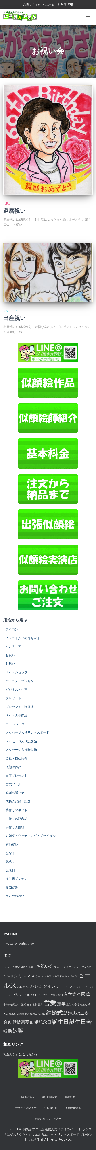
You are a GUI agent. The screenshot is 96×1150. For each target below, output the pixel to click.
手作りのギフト (16, 810)
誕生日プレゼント (18, 879)
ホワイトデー (34, 995)
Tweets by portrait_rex (18, 943)
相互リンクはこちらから (20, 1054)
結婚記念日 (40, 1022)
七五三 (46, 995)
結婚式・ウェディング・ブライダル (31, 835)
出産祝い (14, 318)
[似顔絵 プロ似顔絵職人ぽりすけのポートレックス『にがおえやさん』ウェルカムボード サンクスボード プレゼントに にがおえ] (20, 16)
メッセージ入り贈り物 (21, 749)
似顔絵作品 (13, 767)
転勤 (7, 1031)
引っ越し (82, 1004)
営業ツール (13, 784)
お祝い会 (44, 966)
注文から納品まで (26, 1108)
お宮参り (31, 966)
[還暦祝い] (48, 140)
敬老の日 (14, 1013)
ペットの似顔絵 (16, 715)
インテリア (10, 311)
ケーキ (39, 976)
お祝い (7, 203)
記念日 (10, 870)
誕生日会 (80, 1021)
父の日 (41, 1013)
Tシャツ (7, 966)
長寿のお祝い (15, 896)
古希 (29, 1004)
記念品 (10, 853)
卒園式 (83, 994)
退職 (18, 1030)
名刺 (34, 1004)
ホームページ (15, 724)
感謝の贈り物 (15, 792)
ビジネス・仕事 (16, 689)
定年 (61, 1003)
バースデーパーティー (77, 986)
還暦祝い (14, 211)
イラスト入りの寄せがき (23, 638)
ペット (20, 994)
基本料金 (70, 1097)
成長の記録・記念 (18, 801)
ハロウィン (23, 986)
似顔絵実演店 (73, 1108)
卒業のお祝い (10, 1004)
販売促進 (12, 887)
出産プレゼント (16, 775)
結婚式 (54, 1013)
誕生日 (60, 1021)
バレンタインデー (47, 986)
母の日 (33, 1013)
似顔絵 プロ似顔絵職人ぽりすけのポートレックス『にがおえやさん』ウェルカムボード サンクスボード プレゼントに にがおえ (48, 1134)
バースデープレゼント (21, 681)
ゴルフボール (59, 976)
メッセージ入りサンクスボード (27, 732)
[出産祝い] (48, 272)
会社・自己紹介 (16, 758)
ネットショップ (16, 672)
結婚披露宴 (18, 1022)
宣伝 (68, 1004)
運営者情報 (65, 4)
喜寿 (40, 1004)
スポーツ (72, 976)
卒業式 (22, 1004)
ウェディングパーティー (67, 966)
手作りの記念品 (16, 818)
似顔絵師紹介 (49, 1097)
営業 (50, 1003)
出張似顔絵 (50, 1108)
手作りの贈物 (15, 827)
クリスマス (24, 975)
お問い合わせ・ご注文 (38, 4)
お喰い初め (19, 966)
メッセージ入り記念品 (21, 741)
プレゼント (13, 698)
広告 (74, 1004)
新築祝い (24, 1013)
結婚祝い (12, 844)
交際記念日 (57, 995)
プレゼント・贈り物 (20, 706)
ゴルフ (47, 976)
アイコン (12, 629)
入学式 (70, 994)
